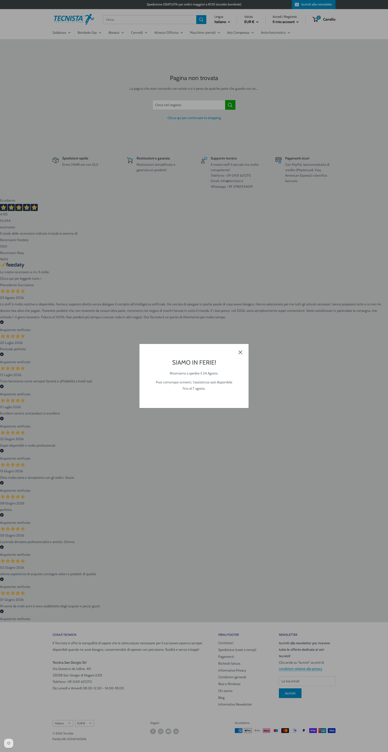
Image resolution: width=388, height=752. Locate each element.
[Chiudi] (240, 352)
